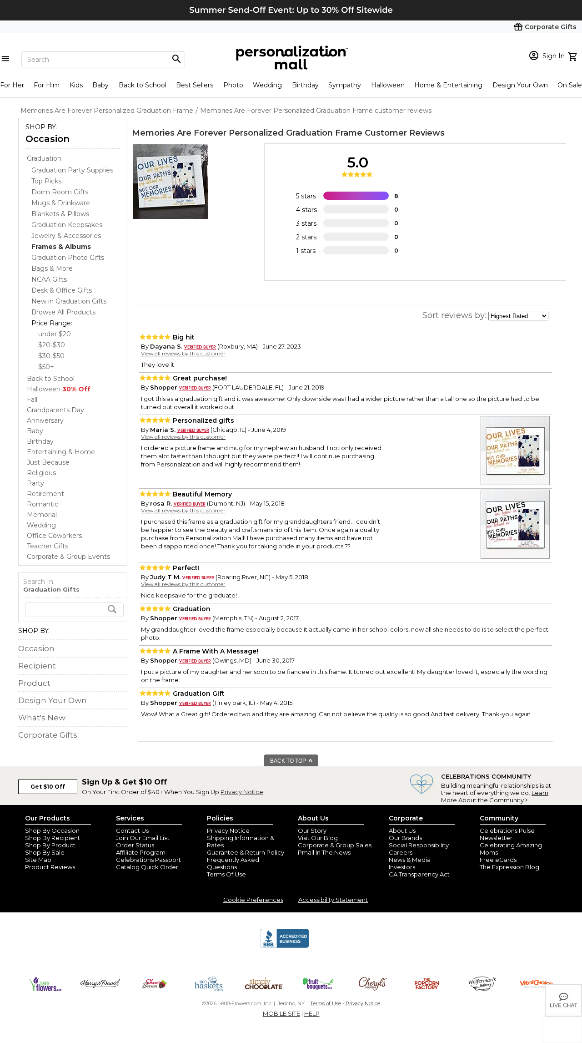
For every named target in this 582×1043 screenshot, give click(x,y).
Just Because (48, 462)
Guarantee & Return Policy (245, 852)
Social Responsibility (419, 845)
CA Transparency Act (419, 874)
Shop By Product (50, 845)
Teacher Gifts (47, 546)
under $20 (54, 334)
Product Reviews (50, 867)
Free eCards (498, 859)
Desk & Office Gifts (61, 290)
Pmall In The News (324, 852)
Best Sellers (194, 85)
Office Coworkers (54, 536)
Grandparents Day (55, 410)
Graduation (44, 158)
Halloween (388, 85)
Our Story (312, 830)
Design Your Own (520, 85)
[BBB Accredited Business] (285, 946)
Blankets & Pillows (60, 214)
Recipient (37, 665)
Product (34, 683)
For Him (47, 85)
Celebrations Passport (148, 859)
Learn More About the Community (494, 796)
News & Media (410, 859)
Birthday (305, 85)
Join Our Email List (143, 837)
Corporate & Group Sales (334, 845)
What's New (41, 717)
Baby (100, 85)
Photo (233, 85)
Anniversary (45, 420)
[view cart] (573, 55)
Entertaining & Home (61, 452)
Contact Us (132, 830)
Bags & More (52, 268)
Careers (400, 852)
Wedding (267, 85)
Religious (41, 473)
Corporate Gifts (47, 734)
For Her (12, 85)
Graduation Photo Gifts (67, 257)
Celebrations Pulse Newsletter (507, 834)
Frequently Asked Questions (233, 863)
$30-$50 (51, 356)
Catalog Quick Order (147, 867)
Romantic (42, 504)
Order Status (135, 845)
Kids (76, 85)
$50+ (46, 367)
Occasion (47, 138)
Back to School (142, 85)
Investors (402, 867)
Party (35, 483)
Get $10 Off (47, 786)
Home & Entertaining (448, 85)
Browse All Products (63, 312)
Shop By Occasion (52, 830)
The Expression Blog (509, 867)
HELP (312, 1013)
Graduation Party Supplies (72, 170)
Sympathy (344, 85)
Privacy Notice (242, 791)
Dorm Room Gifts (59, 192)
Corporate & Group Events (68, 556)
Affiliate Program (141, 852)
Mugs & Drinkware (60, 203)
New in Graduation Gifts (68, 301)
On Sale (569, 85)
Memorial (42, 515)
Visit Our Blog (318, 837)
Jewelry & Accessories (66, 236)
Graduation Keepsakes (66, 225)
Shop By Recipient (52, 837)
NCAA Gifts (49, 279)
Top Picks (46, 181)
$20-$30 (51, 345)
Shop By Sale (45, 852)
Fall (32, 399)
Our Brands (405, 837)
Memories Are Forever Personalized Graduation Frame (247, 133)
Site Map (38, 859)
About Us (402, 830)
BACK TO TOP (288, 761)
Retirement (45, 494)
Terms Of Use (226, 874)
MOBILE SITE (281, 1013)
